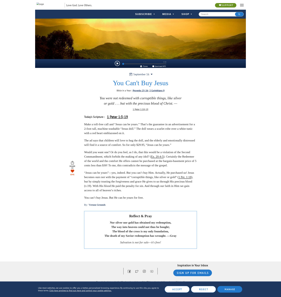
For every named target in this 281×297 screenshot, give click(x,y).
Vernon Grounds (97, 205)
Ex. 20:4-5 (157, 156)
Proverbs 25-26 (140, 90)
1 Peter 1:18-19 (140, 109)
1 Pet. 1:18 (185, 177)
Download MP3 (160, 66)
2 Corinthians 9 (157, 90)
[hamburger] (241, 5)
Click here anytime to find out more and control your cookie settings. (80, 290)
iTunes (145, 66)
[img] (117, 63)
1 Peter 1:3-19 (117, 117)
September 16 (141, 74)
